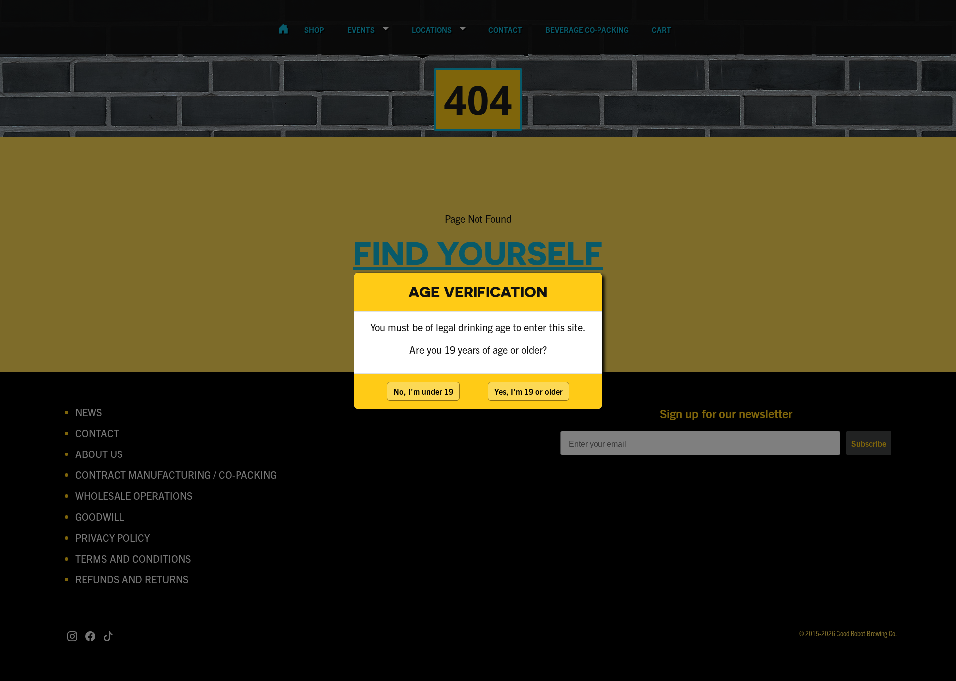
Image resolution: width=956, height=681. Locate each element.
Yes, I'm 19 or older (528, 391)
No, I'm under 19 (423, 391)
